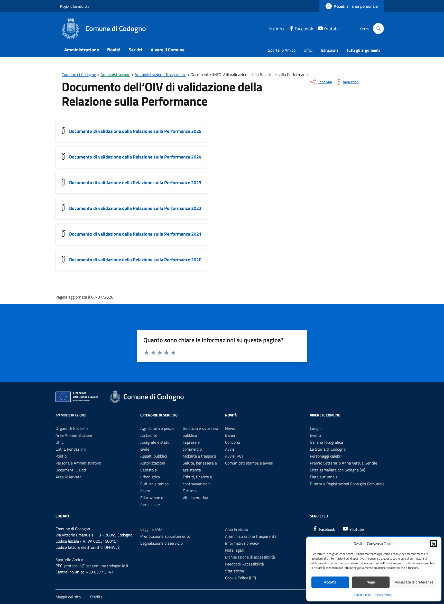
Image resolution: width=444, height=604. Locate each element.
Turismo (190, 491)
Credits (96, 597)
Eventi (315, 435)
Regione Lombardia (74, 6)
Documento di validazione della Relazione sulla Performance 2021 (135, 233)
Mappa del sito (68, 597)
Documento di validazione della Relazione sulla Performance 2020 (135, 259)
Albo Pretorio (236, 529)
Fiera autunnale (324, 477)
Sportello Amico (281, 50)
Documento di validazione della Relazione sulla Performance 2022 (135, 208)
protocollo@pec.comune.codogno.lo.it (96, 566)
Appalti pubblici (153, 456)
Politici (61, 456)
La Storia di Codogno (328, 449)
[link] (351, 6)
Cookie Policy (362, 594)
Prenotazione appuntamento (165, 536)
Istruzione (329, 50)
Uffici (308, 50)
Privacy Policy (383, 594)
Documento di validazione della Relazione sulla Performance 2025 (135, 131)
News (230, 428)
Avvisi (230, 449)
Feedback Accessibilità (244, 564)
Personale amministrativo (78, 463)
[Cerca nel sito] (378, 28)
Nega (370, 582)
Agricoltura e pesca (157, 428)
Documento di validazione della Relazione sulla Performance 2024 (135, 156)
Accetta (330, 582)
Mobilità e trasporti (199, 456)
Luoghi (316, 428)
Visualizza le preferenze (414, 582)
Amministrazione (81, 49)
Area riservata (68, 477)
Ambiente (148, 435)
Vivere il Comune (167, 49)
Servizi (135, 49)
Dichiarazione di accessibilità (250, 557)
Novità (114, 49)
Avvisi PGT (234, 456)
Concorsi (232, 442)
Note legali (234, 550)
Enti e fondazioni (70, 449)
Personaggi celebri (326, 456)
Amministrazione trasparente (250, 536)
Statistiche (234, 571)
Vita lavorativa (195, 498)
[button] (433, 543)
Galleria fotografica (326, 442)
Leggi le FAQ (151, 529)
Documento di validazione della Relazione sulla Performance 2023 (135, 182)
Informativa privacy (242, 543)
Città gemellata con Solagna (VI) (337, 470)
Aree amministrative (73, 435)
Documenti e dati (70, 470)
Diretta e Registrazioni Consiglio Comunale (347, 484)
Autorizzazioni (152, 463)
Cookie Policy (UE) (240, 578)
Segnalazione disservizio (161, 543)
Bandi (230, 435)
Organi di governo (71, 428)
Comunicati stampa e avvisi (249, 463)
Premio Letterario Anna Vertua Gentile (343, 463)
